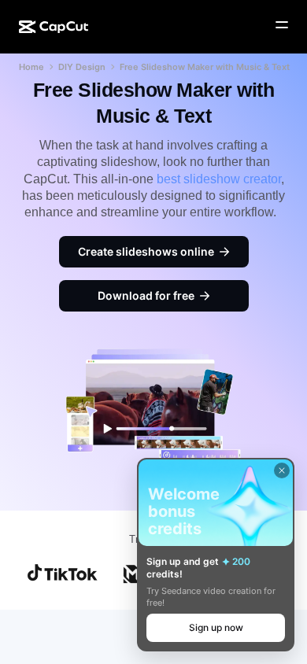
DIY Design (81, 66)
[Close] (282, 470)
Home (31, 66)
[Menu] (281, 25)
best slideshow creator (219, 179)
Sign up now (216, 627)
